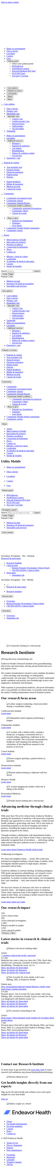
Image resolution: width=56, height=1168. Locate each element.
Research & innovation (11, 558)
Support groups (13, 170)
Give (9, 58)
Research (14, 970)
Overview (11, 601)
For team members (14, 1126)
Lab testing (16, 148)
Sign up (4, 1099)
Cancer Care (17, 119)
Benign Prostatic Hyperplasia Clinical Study (31, 568)
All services (17, 155)
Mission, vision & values (17, 256)
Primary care (12, 111)
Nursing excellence (15, 244)
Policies (10, 177)
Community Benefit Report (18, 203)
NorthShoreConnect (20, 68)
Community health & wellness (19, 206)
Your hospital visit (14, 167)
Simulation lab (18, 575)
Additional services (15, 141)
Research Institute (14, 563)
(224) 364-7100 (37, 1070)
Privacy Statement (14, 1145)
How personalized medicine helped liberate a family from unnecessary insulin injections (25, 987)
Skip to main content (10, 2)
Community (12, 94)
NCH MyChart (18, 73)
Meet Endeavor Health (16, 240)
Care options (13, 88)
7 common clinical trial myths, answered (18, 955)
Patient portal (13, 61)
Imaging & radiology (21, 146)
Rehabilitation (18, 151)
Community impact (15, 200)
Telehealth (11, 131)
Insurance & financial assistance (20, 283)
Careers (10, 56)
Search (4, 271)
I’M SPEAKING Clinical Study (26, 570)
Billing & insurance (15, 184)
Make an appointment (16, 48)
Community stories (15, 230)
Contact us (11, 252)
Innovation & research (16, 242)
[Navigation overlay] (8, 585)
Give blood (17, 225)
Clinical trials (12, 565)
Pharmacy (16, 143)
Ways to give (13, 218)
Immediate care (13, 113)
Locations (11, 53)
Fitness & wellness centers (23, 153)
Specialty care (13, 116)
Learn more (6, 713)
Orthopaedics (17, 126)
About (10, 96)
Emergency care (13, 158)
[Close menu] (2, 104)
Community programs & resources (26, 208)
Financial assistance (15, 172)
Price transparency (14, 1150)
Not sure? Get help (20, 76)
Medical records (13, 186)
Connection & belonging (17, 247)
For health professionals (17, 1124)
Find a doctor (12, 51)
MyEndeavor (17, 66)
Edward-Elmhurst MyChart (23, 71)
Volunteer (16, 223)
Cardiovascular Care (20, 121)
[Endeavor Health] (28, 83)
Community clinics (20, 211)
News (9, 249)
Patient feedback (14, 181)
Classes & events (14, 189)
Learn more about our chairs (13, 902)
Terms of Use (12, 1143)
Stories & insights (14, 266)
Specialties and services (17, 286)
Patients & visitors (15, 91)
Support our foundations (22, 221)
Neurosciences (18, 124)
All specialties (18, 128)
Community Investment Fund (19, 198)
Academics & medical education (20, 261)
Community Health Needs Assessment (23, 228)
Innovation (11, 573)
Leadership (11, 259)
